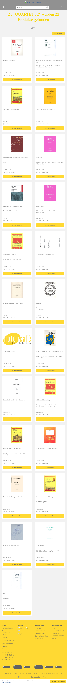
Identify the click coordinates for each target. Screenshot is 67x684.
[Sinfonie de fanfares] (17, 48)
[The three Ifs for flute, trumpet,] (50, 96)
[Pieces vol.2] (50, 193)
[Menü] (3, 7)
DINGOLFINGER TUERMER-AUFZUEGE (49, 351)
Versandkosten (40, 633)
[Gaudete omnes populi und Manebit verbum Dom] (50, 48)
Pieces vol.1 (40, 157)
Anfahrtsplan (39, 638)
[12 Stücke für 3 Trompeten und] (17, 193)
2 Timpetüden (40, 545)
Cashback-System (58, 636)
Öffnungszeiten (40, 631)
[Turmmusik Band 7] (17, 339)
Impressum (38, 628)
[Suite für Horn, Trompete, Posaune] (50, 436)
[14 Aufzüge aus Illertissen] (17, 96)
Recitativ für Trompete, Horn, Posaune (14, 497)
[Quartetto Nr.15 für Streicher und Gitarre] (17, 145)
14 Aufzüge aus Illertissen (11, 109)
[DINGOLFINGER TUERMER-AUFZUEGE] (50, 339)
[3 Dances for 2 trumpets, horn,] (50, 242)
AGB (36, 641)
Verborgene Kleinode (9, 254)
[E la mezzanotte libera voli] (17, 533)
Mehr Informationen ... (7, 682)
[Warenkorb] (64, 7)
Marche (38, 303)
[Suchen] (47, 7)
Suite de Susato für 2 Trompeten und (47, 497)
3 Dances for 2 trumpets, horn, (45, 254)
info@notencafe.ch (8, 643)
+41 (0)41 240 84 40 (8, 641)
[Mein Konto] (61, 7)
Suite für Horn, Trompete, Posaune (46, 448)
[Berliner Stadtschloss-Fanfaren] (17, 436)
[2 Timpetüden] (50, 533)
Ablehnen (53, 681)
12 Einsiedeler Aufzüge (43, 400)
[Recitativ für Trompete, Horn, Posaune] (17, 484)
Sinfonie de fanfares (9, 60)
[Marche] (50, 290)
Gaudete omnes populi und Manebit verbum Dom (49, 61)
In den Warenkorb (17, 79)
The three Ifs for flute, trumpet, (45, 109)
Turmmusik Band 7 (9, 351)
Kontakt (54, 638)
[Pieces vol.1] (50, 145)
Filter (34, 28)
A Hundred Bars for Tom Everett (13, 303)
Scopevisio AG (35, 677)
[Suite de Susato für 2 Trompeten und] (50, 484)
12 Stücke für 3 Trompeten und (12, 206)
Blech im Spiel (7, 594)
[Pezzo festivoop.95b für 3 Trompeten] (17, 387)
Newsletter (55, 633)
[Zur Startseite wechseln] (33, 2)
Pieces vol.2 (40, 206)
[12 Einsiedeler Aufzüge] (50, 387)
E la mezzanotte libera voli (11, 545)
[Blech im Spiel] (17, 581)
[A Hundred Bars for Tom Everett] (17, 290)
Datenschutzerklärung (42, 636)
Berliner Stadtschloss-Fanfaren (12, 448)
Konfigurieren (61, 681)
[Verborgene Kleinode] (17, 242)
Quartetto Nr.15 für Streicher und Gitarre (15, 157)
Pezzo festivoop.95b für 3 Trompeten (14, 400)
